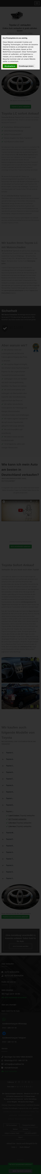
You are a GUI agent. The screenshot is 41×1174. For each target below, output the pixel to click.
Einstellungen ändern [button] (26, 66)
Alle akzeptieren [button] (9, 66)
